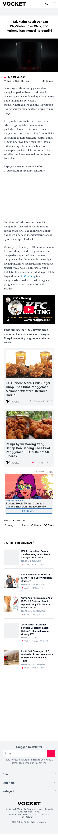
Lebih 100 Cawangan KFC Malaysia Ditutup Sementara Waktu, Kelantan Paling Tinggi (37, 656)
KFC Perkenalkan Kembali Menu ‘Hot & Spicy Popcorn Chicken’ (36, 577)
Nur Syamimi (35, 561)
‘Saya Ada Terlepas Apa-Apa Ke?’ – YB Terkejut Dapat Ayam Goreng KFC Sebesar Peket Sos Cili (36, 602)
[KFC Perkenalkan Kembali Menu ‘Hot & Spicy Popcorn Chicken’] (11, 580)
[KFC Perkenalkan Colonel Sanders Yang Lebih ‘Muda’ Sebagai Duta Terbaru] (11, 557)
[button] (54, 4)
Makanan (25, 584)
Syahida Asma (39, 584)
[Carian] (46, 4)
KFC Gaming (28, 276)
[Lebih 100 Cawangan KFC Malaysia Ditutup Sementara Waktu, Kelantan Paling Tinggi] (11, 657)
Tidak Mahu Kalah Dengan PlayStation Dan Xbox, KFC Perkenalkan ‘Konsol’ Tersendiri (29, 26)
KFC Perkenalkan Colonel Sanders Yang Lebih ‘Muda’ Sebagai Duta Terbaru (36, 554)
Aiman (36, 638)
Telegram (34, 759)
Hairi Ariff (49, 81)
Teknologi (19, 77)
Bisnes (24, 561)
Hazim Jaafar (39, 611)
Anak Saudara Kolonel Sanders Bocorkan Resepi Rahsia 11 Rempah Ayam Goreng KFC (35, 629)
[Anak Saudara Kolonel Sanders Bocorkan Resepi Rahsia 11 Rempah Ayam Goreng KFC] (11, 630)
